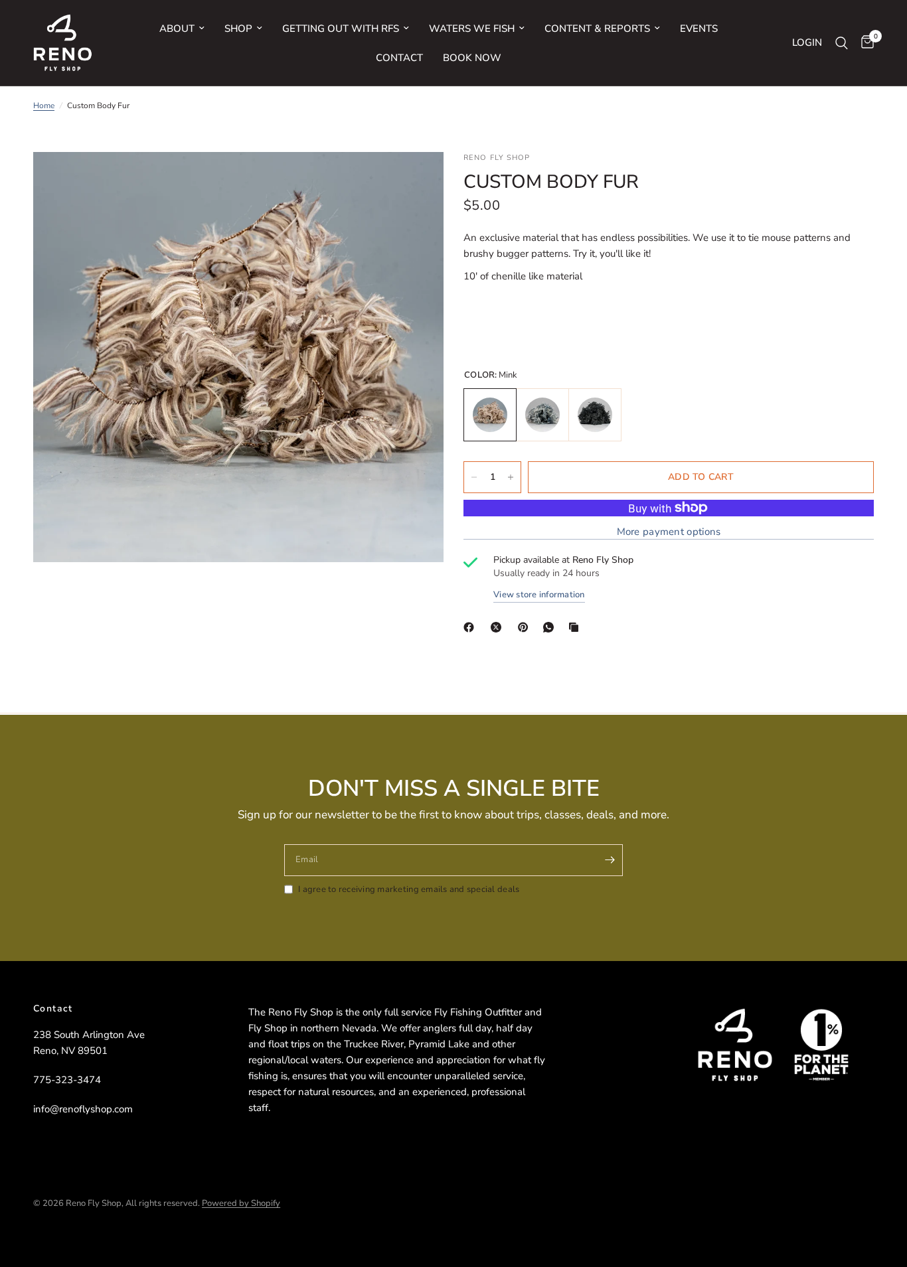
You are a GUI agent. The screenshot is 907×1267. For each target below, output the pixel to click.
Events (699, 28)
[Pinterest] (526, 627)
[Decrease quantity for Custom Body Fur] (474, 477)
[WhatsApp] (551, 627)
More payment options (669, 532)
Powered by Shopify (241, 1203)
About (177, 28)
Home (43, 105)
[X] (499, 627)
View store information (539, 595)
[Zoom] (415, 179)
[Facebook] (471, 627)
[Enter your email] (609, 860)
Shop (238, 28)
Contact (399, 57)
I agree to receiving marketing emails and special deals (408, 889)
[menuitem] (181, 28)
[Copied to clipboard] (576, 627)
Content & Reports (597, 28)
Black (594, 414)
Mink (490, 414)
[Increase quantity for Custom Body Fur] (511, 477)
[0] (864, 43)
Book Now (472, 57)
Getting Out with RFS (340, 28)
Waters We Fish (472, 28)
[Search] (842, 43)
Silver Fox (542, 414)
